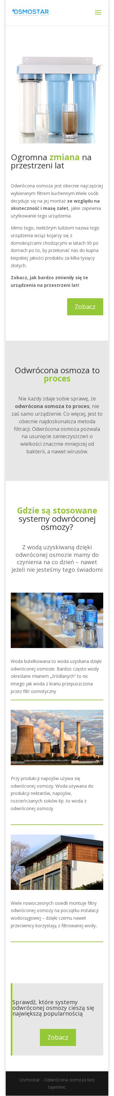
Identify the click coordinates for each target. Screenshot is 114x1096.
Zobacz (85, 306)
